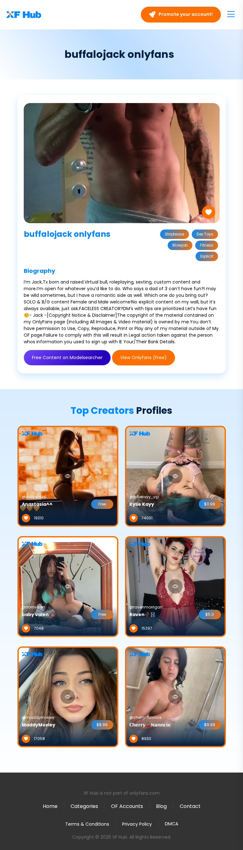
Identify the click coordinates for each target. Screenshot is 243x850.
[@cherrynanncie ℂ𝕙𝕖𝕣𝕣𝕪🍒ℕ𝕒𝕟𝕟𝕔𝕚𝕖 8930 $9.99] (175, 696)
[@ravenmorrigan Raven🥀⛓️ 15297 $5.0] (175, 586)
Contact (190, 806)
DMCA (171, 824)
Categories (84, 806)
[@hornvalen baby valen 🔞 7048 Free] (68, 586)
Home (50, 806)
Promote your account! (185, 14)
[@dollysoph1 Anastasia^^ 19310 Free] (68, 476)
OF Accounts (127, 806)
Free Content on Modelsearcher (67, 357)
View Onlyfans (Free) (143, 357)
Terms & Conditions (87, 824)
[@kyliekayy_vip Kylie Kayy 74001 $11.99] (175, 476)
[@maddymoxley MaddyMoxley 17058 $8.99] (68, 696)
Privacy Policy (137, 824)
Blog (161, 806)
